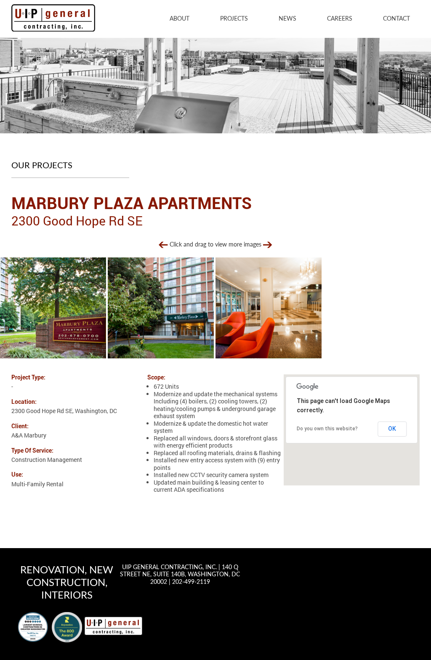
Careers (339, 19)
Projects (234, 19)
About (179, 19)
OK (392, 428)
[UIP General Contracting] (113, 625)
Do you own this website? (327, 429)
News (287, 19)
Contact (396, 19)
